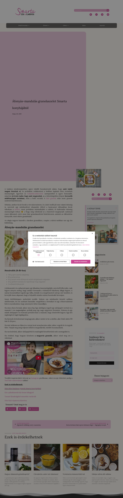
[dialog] (61, 249)
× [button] (92, 233)
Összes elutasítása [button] (60, 261)
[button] (38, 262)
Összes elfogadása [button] (80, 261)
